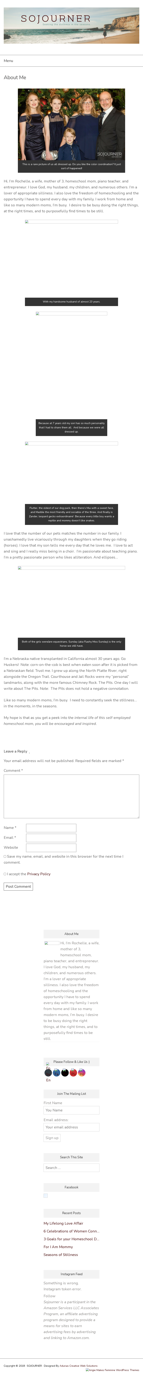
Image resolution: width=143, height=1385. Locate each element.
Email (10, 837)
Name (10, 827)
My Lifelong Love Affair (63, 1223)
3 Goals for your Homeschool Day (71, 1239)
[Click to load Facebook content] (46, 1196)
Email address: (56, 1119)
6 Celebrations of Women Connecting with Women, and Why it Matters (71, 1231)
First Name (53, 1102)
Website (11, 847)
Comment (13, 770)
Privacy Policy (38, 874)
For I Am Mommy (58, 1246)
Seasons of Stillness (61, 1254)
